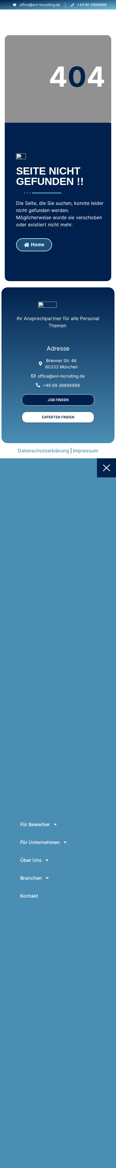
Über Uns (31, 860)
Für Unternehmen (40, 842)
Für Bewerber (35, 824)
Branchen (31, 878)
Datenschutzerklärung (43, 451)
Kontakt (29, 896)
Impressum (85, 451)
